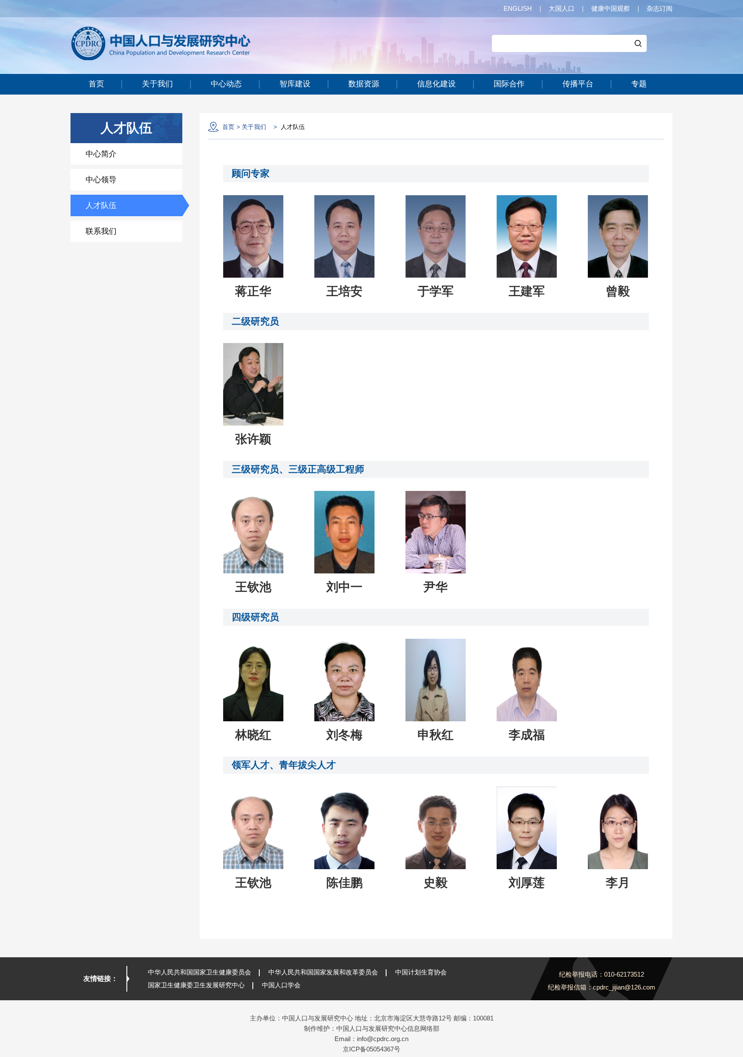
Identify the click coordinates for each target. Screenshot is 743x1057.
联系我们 (101, 231)
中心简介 (101, 154)
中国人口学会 (281, 985)
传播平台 (577, 84)
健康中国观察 (610, 8)
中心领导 (101, 179)
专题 (639, 84)
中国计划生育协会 (421, 972)
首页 (96, 84)
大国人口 (561, 8)
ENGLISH (518, 8)
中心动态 (226, 84)
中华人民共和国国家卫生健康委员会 (199, 972)
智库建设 (294, 84)
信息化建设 (436, 84)
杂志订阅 (659, 8)
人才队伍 (101, 205)
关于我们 (157, 84)
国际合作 (509, 84)
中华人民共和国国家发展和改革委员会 (323, 972)
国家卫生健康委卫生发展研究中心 (196, 985)
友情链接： (100, 978)
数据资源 (363, 84)
